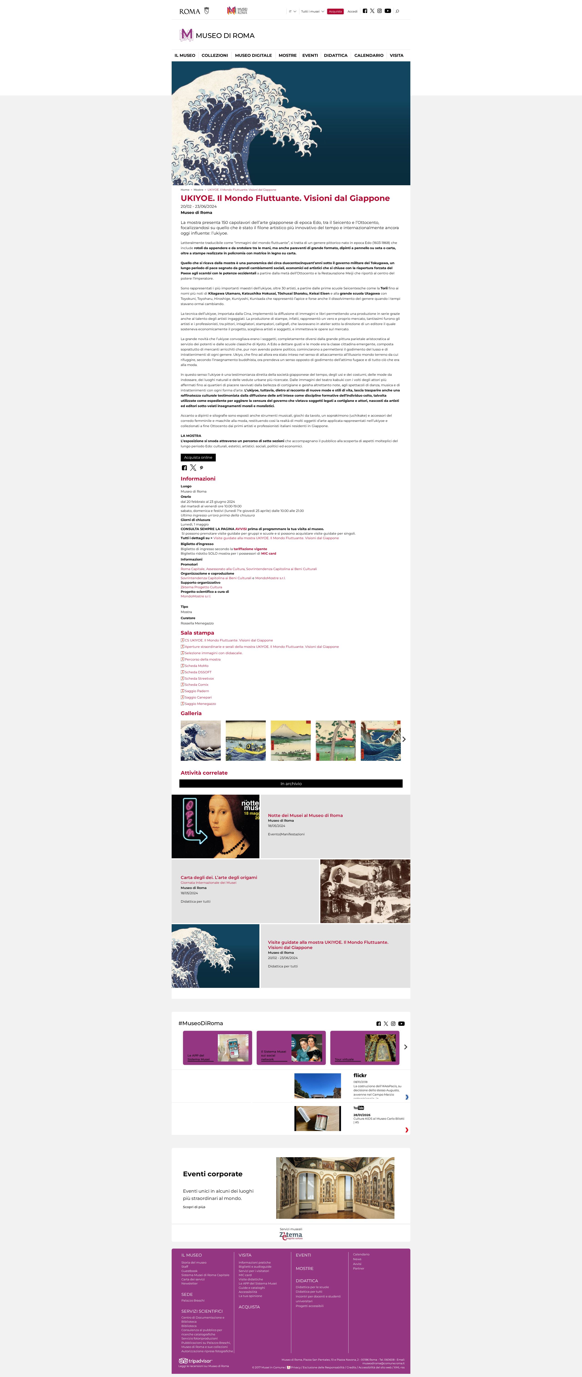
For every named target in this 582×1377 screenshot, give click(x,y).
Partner (358, 1268)
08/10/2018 (377, 1090)
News (357, 1259)
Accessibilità (248, 1292)
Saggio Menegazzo (200, 704)
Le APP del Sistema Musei (199, 1057)
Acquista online (198, 457)
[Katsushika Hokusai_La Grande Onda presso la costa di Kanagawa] (201, 741)
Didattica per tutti (309, 1291)
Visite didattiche (251, 1279)
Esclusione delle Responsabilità (323, 1367)
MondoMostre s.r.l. (270, 578)
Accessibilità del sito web (375, 1367)
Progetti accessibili (310, 1306)
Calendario (369, 55)
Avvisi (357, 1264)
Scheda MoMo (196, 666)
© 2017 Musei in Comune (268, 1367)
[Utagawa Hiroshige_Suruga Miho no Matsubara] (291, 751)
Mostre (288, 55)
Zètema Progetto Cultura (201, 587)
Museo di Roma (225, 35)
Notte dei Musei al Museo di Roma (305, 815)
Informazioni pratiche (255, 1262)
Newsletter (189, 1283)
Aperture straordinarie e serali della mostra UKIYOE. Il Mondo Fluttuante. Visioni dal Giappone (262, 647)
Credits (351, 1367)
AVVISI (241, 529)
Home (185, 189)
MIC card (245, 1275)
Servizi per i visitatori (254, 1271)
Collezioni (215, 55)
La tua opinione (250, 1296)
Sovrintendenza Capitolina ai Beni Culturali (281, 569)
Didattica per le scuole (312, 1287)
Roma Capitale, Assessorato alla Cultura (213, 569)
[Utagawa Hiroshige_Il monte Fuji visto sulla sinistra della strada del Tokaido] (336, 752)
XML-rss (399, 1367)
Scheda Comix (196, 685)
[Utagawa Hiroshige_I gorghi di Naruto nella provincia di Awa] (381, 751)
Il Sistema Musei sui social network (273, 1055)
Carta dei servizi (193, 1279)
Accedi (353, 11)
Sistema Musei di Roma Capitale (205, 1275)
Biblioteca (189, 1326)
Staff (184, 1266)
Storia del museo (193, 1262)
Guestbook (189, 1271)
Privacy (296, 1367)
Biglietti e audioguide (255, 1266)
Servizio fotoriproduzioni (199, 1338)
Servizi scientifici (202, 1311)
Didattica (336, 55)
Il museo (185, 55)
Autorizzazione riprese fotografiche (207, 1351)
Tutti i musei (310, 11)
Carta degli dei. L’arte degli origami (219, 877)
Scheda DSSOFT (198, 672)
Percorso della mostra (203, 659)
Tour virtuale (344, 1059)
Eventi (310, 55)
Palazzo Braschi (193, 1300)
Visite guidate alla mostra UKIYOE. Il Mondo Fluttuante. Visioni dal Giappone (276, 538)
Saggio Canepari (198, 697)
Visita (397, 55)
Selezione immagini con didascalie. (214, 653)
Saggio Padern (197, 691)
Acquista (335, 11)
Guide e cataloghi (252, 1287)
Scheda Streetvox (199, 678)
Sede (187, 1294)
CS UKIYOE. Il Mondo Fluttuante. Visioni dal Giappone (229, 640)
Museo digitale (253, 55)
